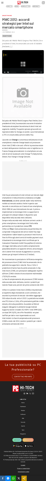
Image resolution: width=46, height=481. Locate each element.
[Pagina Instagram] (43, 2)
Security (23, 422)
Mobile (23, 410)
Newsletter (25, 6)
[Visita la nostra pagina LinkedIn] (27, 393)
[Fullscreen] (41, 72)
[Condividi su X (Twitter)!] (18, 478)
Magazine (23, 434)
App (23, 418)
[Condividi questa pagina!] (24, 478)
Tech (23, 430)
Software (22, 414)
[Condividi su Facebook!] (2, 478)
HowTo (23, 426)
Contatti (23, 465)
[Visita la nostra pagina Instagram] (24, 393)
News (17, 6)
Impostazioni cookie (23, 471)
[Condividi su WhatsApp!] (13, 478)
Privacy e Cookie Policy (23, 468)
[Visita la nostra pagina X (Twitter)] (30, 393)
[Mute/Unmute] (8, 72)
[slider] (13, 72)
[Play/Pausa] (4, 72)
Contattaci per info (23, 376)
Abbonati (36, 6)
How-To (9, 6)
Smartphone (7, 15)
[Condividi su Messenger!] (8, 478)
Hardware (23, 406)
